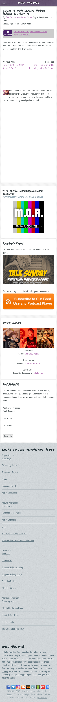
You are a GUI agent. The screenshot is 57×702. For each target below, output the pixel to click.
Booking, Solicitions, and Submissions (18, 540)
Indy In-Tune (38, 373)
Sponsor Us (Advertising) (12, 567)
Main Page (6, 458)
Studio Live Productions (12, 608)
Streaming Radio (9, 465)
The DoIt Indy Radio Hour (13, 629)
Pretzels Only (8, 622)
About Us (6, 553)
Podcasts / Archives (10, 472)
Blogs (4, 479)
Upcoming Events (9, 486)
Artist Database (9, 520)
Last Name (7, 425)
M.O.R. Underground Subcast (14, 533)
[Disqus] (28, 145)
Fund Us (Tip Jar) (9, 581)
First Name (7, 418)
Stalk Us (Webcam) (10, 588)
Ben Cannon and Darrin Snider (19, 17)
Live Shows (7, 506)
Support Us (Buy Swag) (12, 574)
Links (4, 526)
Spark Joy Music (32, 353)
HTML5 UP (42, 697)
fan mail (36, 668)
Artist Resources (9, 493)
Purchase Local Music (11, 513)
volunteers (24, 668)
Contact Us (7, 560)
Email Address (10, 411)
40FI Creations (33, 363)
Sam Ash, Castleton (10, 615)
